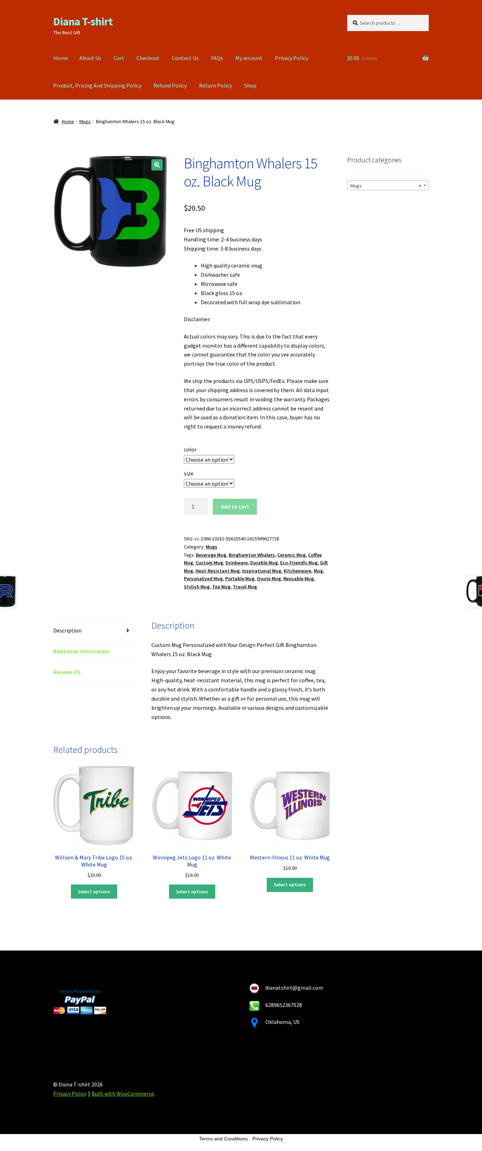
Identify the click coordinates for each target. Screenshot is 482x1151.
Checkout (148, 57)
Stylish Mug (197, 586)
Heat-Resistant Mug (217, 571)
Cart (119, 57)
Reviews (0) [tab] (66, 672)
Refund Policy (170, 85)
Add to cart (235, 506)
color (190, 449)
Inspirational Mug (261, 571)
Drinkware (236, 562)
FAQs (217, 57)
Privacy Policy (291, 57)
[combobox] (388, 185)
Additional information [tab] (81, 651)
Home (60, 57)
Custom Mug (209, 562)
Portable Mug (239, 578)
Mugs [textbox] (385, 185)
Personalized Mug (203, 578)
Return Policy (215, 85)
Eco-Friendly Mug (299, 562)
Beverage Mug (211, 555)
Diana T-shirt (83, 21)
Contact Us (185, 57)
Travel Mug (245, 586)
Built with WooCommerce (122, 1093)
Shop (250, 85)
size (188, 473)
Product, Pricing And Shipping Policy (97, 85)
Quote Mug (269, 578)
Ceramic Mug (291, 555)
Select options (94, 891)
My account (249, 57)
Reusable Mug (298, 578)
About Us (90, 57)
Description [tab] (67, 630)
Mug (318, 571)
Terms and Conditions (223, 1138)
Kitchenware (297, 571)
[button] (157, 164)
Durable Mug (264, 562)
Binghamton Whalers (252, 555)
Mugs (85, 121)
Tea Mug (221, 586)
